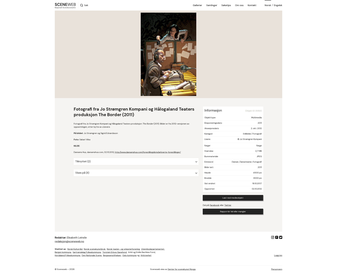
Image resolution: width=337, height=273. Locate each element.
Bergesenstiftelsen (112, 255)
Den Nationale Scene (92, 255)
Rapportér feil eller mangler (233, 211)
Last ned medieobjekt (232, 197)
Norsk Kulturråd (74, 249)
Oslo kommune (129, 255)
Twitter (227, 205)
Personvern (276, 269)
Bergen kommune (63, 252)
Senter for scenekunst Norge (182, 269)
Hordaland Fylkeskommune (67, 255)
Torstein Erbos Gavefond (114, 252)
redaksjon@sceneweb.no (69, 241)
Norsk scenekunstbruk (94, 249)
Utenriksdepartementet (152, 249)
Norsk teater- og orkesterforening (123, 249)
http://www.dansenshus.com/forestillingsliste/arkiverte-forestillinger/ (148, 152)
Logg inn (278, 255)
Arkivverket (146, 255)
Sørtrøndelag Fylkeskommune (87, 252)
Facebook (214, 205)
